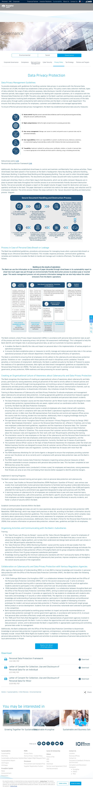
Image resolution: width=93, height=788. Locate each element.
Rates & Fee (50, 757)
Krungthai (76, 769)
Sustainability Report (8, 761)
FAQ (47, 762)
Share (89, 692)
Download (85, 659)
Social (47, 55)
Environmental (24, 55)
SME (10, 2)
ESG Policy (4, 756)
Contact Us (74, 2)
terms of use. (13, 786)
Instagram (52, 743)
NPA (47, 759)
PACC (74, 774)
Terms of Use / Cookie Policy (33, 756)
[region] (46, 783)
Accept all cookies (75, 783)
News (3, 771)
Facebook (39, 743)
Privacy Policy (58, 62)
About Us (66, 2)
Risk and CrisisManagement (35, 63)
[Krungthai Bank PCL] (7, 6)
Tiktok (61, 743)
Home (3, 692)
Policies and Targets (82, 62)
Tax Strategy (69, 62)
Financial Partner (32, 2)
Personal (5, 2)
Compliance (25, 62)
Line (44, 743)
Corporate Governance (11, 62)
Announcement (6, 773)
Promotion (4, 776)
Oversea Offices (74, 756)
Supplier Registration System (33, 766)
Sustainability (57, 2)
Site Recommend (52, 769)
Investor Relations (46, 2)
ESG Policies (23, 692)
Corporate (16, 2)
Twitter (48, 743)
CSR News (4, 765)
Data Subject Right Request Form (35, 758)
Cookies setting (63, 783)
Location (72, 754)
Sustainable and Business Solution (12, 758)
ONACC (75, 772)
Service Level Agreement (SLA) (56, 766)
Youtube (57, 743)
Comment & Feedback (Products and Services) (79, 762)
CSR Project (5, 763)
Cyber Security (47, 62)
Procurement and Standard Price (34, 764)
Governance (69, 55)
